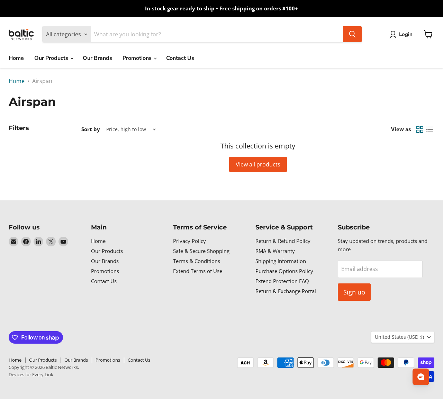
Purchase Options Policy (284, 270)
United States (399, 337)
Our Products (52, 58)
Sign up (354, 292)
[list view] (429, 129)
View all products (258, 164)
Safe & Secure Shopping (201, 250)
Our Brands (97, 58)
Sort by (90, 129)
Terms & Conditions (196, 260)
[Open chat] (421, 377)
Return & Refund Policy (282, 240)
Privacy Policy (189, 240)
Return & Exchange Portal (285, 291)
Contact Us (180, 58)
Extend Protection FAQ (282, 281)
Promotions (138, 58)
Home (16, 58)
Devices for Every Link (31, 374)
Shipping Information (280, 260)
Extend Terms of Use (197, 270)
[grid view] (420, 129)
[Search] (352, 34)
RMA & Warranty (275, 250)
